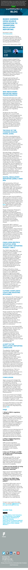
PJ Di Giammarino (7, 34)
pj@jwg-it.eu (16, 503)
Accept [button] (13, 6)
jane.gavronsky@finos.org (11, 505)
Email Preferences (14, 564)
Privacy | (3, 562)
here (4, 503)
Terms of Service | (9, 562)
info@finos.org (7, 559)
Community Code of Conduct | (20, 562)
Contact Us (6, 557)
